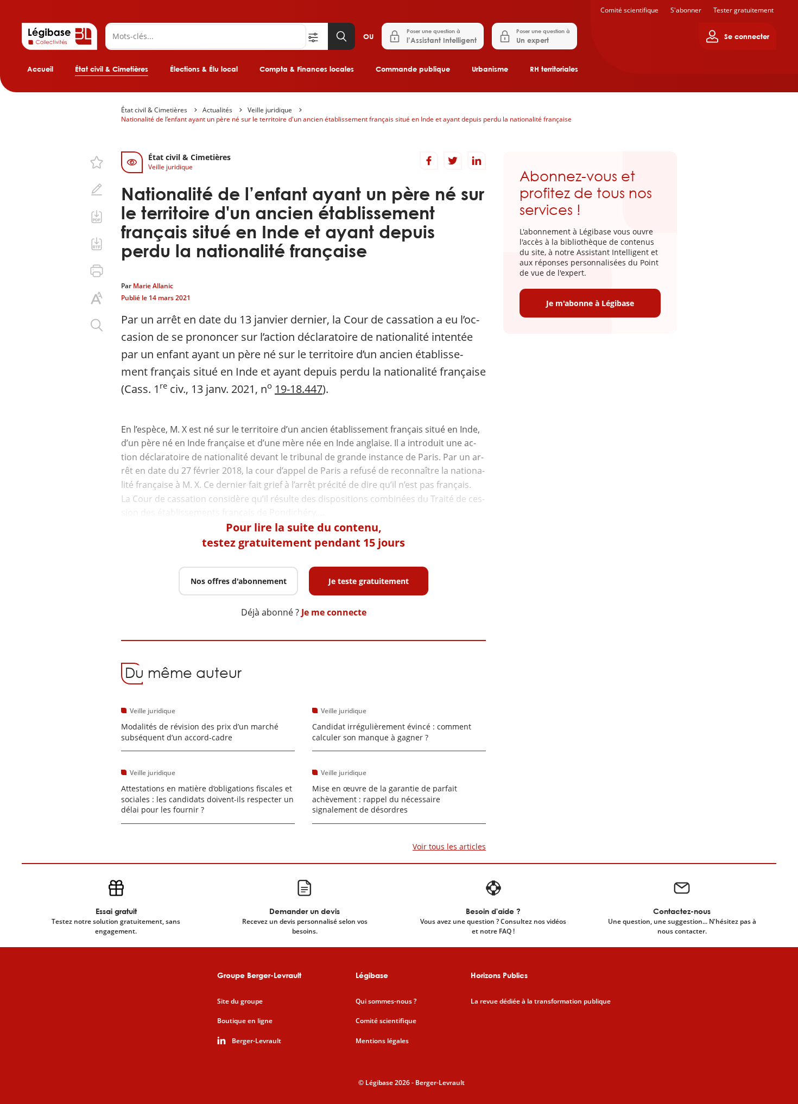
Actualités (217, 110)
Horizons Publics (499, 975)
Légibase (372, 975)
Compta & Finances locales (306, 69)
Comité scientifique (629, 10)
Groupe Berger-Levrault (259, 975)
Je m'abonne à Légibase (590, 303)
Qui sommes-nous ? (386, 1001)
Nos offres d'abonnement (239, 581)
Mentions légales (382, 1041)
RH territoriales (554, 69)
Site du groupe (240, 1001)
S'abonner (685, 10)
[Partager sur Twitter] (453, 160)
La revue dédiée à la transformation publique (541, 1001)
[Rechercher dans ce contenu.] (96, 325)
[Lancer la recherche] (341, 36)
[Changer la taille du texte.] (96, 298)
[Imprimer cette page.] (96, 271)
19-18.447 (298, 389)
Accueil (40, 69)
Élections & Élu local (204, 69)
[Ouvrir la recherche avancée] (317, 36)
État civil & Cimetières (111, 69)
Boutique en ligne (245, 1021)
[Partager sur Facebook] (429, 160)
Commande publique (413, 69)
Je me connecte (333, 612)
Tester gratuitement (743, 10)
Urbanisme (490, 69)
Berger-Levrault (256, 1041)
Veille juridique (270, 110)
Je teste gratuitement (368, 581)
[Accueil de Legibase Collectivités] (59, 36)
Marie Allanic (153, 285)
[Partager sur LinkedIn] (476, 160)
